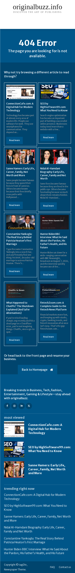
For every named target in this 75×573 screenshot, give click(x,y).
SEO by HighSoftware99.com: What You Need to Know (54, 107)
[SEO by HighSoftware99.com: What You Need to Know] (54, 92)
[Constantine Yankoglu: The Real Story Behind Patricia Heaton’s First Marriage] (20, 222)
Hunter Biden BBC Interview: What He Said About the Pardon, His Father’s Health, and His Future (53, 240)
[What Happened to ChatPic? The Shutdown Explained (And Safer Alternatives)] (20, 291)
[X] (29, 406)
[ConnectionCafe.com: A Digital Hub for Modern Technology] (20, 92)
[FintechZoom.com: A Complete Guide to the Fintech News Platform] (54, 291)
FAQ (52, 567)
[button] (69, 23)
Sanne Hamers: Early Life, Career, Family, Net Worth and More (20, 172)
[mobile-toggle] (6, 23)
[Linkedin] (21, 406)
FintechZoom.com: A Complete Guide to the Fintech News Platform (53, 306)
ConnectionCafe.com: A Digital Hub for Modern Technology (19, 107)
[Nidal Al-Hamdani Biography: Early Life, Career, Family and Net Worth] (54, 156)
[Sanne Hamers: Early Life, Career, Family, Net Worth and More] (20, 156)
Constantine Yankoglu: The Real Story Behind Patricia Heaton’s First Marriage (19, 239)
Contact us (65, 567)
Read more (14, 140)
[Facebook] (7, 406)
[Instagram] (14, 406)
